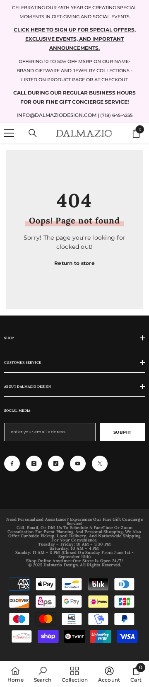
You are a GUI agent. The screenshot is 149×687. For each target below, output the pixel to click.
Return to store (74, 263)
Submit (122, 432)
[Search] (33, 133)
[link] (42, 674)
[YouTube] (78, 463)
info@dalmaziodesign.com (56, 115)
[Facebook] (12, 463)
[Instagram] (34, 463)
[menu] (9, 133)
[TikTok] (56, 463)
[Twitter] (100, 463)
